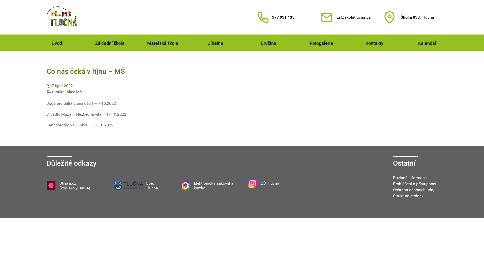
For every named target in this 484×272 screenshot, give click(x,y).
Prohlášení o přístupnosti (415, 183)
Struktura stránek (408, 195)
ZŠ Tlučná (270, 183)
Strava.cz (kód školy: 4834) (74, 185)
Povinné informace (410, 177)
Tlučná (152, 188)
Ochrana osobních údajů (415, 189)
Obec (150, 183)
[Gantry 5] (62, 17)
